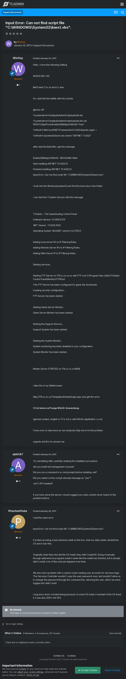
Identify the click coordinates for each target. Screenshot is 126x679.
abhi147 (17, 454)
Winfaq (18, 58)
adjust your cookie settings (30, 672)
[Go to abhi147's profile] (18, 465)
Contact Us (58, 655)
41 (19, 481)
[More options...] (118, 58)
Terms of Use (32, 675)
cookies (22, 669)
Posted (44, 58)
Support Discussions (43, 45)
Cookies (71, 655)
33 (19, 537)
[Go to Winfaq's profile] (8, 43)
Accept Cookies (88, 670)
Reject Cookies (112, 670)
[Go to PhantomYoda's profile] (18, 522)
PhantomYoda (17, 511)
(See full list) (115, 633)
